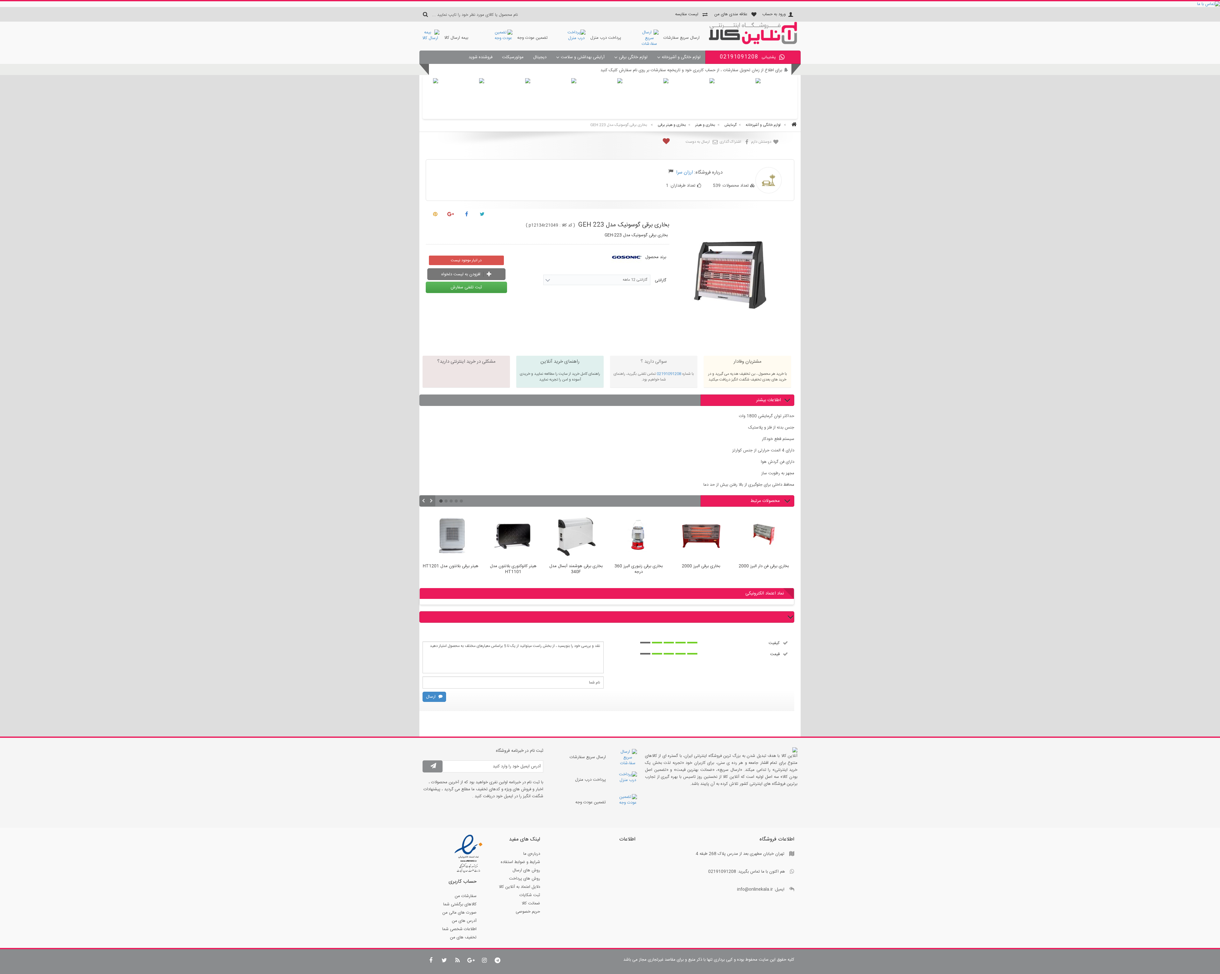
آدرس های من (464, 920)
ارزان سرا (684, 172)
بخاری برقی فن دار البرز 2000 (701, 566)
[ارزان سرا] (752, 43)
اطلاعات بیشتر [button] (768, 400)
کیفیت (774, 643)
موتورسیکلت (513, 57)
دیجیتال (539, 57)
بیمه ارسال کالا (456, 37)
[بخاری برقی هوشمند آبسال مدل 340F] (513, 536)
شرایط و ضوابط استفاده (520, 862)
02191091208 (669, 374)
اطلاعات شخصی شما (459, 929)
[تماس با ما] (610, 4)
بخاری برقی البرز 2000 (638, 566)
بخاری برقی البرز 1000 (763, 566)
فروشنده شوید (480, 57)
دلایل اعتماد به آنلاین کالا (519, 886)
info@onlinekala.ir (755, 889)
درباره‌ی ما (531, 853)
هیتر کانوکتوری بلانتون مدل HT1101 (450, 569)
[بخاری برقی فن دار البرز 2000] (701, 536)
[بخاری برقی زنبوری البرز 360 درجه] (576, 536)
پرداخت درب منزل (605, 37)
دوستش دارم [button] (761, 142)
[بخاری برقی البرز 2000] (638, 536)
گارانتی (660, 280)
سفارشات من (466, 896)
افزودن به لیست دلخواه (461, 274)
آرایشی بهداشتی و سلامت (583, 57)
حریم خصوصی (528, 911)
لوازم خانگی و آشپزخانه (681, 57)
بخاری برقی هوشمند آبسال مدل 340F (513, 569)
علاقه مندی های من (730, 14)
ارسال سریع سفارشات (681, 37)
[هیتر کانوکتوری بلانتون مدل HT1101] (451, 536)
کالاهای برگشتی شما (460, 904)
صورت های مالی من (459, 912)
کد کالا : (565, 225)
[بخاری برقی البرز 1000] (763, 536)
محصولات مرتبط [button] (765, 501)
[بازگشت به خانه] (793, 125)
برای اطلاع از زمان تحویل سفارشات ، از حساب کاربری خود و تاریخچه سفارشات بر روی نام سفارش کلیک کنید (691, 70)
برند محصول (655, 257)
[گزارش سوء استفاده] (671, 172)
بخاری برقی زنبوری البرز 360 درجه (576, 569)
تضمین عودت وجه (532, 37)
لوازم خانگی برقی (633, 57)
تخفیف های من (463, 937)
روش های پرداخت (524, 878)
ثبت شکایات (529, 895)
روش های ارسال (526, 870)
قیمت (775, 654)
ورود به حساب (774, 14)
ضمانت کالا (531, 903)
